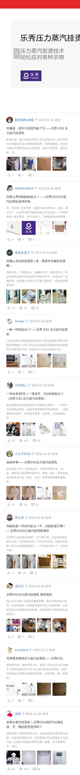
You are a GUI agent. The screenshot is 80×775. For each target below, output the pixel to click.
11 (37, 504)
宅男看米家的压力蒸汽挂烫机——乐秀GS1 (34, 658)
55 (37, 308)
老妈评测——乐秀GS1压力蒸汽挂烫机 (31, 462)
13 (35, 573)
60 (38, 440)
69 (38, 769)
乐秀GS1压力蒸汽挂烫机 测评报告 (29, 594)
